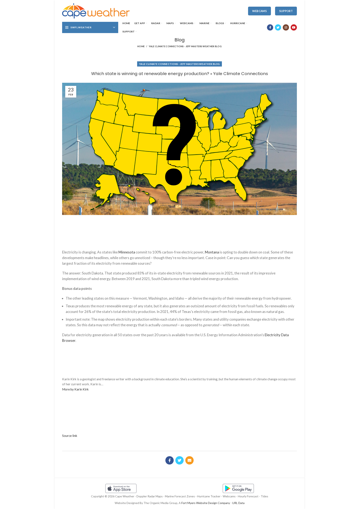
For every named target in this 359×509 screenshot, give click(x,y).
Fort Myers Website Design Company (205, 503)
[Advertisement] (179, 230)
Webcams (259, 11)
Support (286, 11)
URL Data (238, 503)
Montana (212, 252)
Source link (69, 435)
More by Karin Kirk (75, 389)
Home (141, 46)
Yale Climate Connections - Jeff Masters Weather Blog (185, 46)
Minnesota (126, 252)
